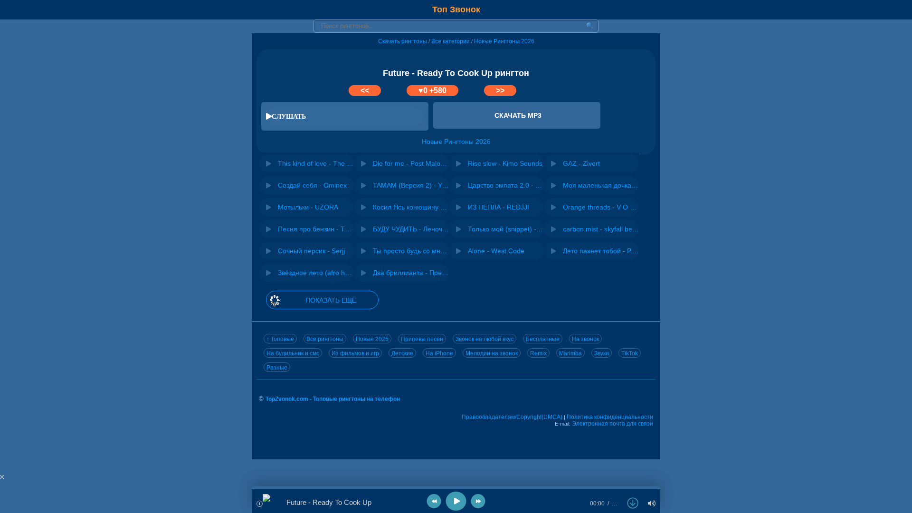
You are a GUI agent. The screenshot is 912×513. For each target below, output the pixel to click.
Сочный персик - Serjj (311, 251)
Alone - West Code (496, 251)
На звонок (585, 339)
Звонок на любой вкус (484, 339)
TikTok (629, 353)
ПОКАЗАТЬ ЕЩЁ (330, 300)
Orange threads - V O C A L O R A (601, 207)
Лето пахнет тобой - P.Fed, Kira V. (601, 251)
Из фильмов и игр (355, 353)
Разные (276, 367)
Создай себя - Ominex (312, 185)
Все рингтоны (324, 339)
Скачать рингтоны (402, 41)
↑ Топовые (280, 339)
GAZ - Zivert (581, 163)
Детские (402, 353)
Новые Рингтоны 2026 (504, 41)
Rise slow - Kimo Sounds (505, 163)
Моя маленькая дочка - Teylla (601, 185)
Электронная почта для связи (612, 423)
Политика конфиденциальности (610, 417)
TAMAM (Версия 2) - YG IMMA (411, 185)
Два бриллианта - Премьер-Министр (411, 272)
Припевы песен (422, 339)
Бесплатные (543, 339)
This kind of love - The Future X (316, 163)
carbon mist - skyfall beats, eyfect (601, 229)
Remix (538, 353)
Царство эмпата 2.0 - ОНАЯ (506, 185)
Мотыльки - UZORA (308, 207)
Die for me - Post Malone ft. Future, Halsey (411, 163)
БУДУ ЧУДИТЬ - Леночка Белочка (411, 229)
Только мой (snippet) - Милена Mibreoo (506, 229)
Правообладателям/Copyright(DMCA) (512, 417)
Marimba (570, 353)
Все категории (450, 41)
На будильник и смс (292, 353)
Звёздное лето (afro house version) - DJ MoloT (316, 272)
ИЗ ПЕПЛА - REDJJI (498, 207)
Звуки (601, 353)
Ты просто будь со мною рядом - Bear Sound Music (411, 251)
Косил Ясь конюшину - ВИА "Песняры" (411, 207)
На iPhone (439, 353)
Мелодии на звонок (492, 353)
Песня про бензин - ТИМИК (316, 229)
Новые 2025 (372, 339)
